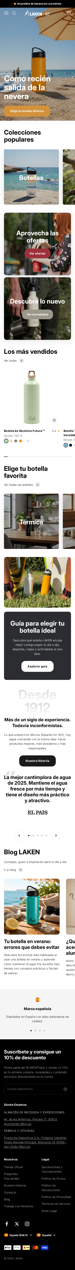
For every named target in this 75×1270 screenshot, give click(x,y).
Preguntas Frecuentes (11, 1176)
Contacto (10, 1192)
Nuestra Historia (37, 760)
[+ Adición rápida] (54, 420)
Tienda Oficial (13, 1167)
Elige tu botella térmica (27, 111)
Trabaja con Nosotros (18, 1206)
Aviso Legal (49, 1210)
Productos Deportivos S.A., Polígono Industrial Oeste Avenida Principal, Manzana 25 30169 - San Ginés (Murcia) (35, 1142)
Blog (7, 1199)
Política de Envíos (54, 1178)
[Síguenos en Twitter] (17, 1224)
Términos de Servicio (56, 1203)
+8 (27, 441)
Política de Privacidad (56, 1197)
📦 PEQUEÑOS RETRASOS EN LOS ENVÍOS (37, 3)
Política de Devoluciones (51, 1187)
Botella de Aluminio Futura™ (24, 430)
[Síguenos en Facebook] (6, 1224)
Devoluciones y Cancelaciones (52, 1169)
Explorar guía (37, 666)
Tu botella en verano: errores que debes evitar (31, 944)
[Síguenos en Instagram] (27, 1224)
